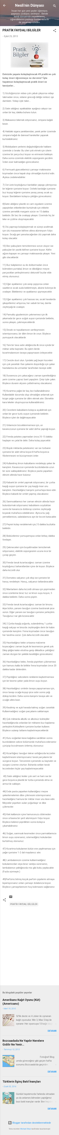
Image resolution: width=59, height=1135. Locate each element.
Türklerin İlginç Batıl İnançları (22, 1081)
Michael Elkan (25, 1129)
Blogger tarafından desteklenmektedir (31, 1122)
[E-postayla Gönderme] (11, 897)
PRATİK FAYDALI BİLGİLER (23, 904)
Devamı (52, 1030)
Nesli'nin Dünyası (29, 5)
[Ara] (54, 6)
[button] (54, 31)
